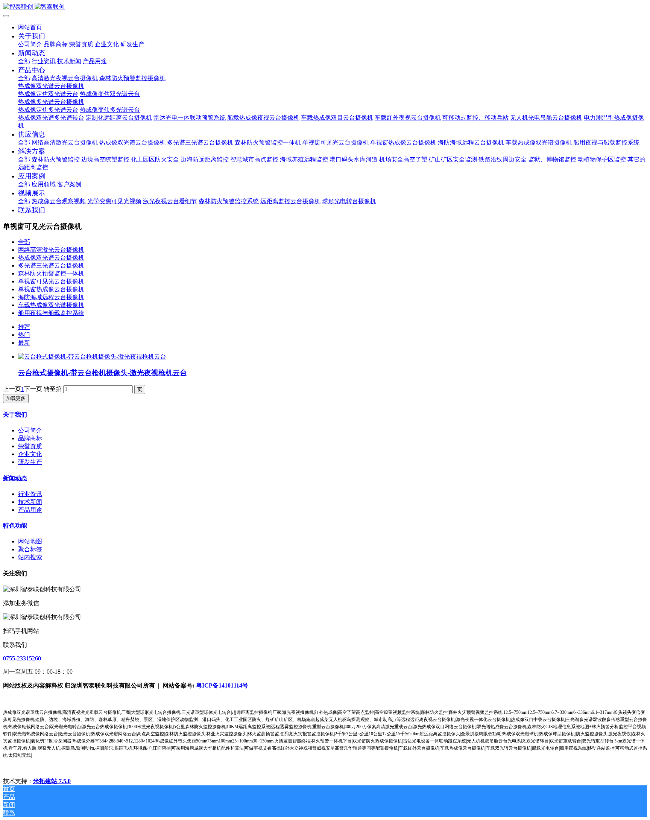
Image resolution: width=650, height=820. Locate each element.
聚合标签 (30, 549)
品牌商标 (30, 438)
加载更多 (16, 398)
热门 (24, 335)
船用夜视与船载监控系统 (51, 313)
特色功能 (15, 525)
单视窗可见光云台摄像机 (51, 281)
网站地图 (30, 541)
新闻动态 (15, 478)
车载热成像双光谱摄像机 (51, 305)
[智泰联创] (325, 7)
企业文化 (30, 454)
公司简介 (30, 430)
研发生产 (30, 462)
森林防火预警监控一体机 (51, 273)
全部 (24, 61)
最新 (24, 342)
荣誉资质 (30, 446)
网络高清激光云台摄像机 (51, 249)
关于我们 (15, 414)
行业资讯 (30, 494)
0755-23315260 (22, 658)
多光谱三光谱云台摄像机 (51, 265)
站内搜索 (30, 557)
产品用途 (30, 510)
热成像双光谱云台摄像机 (51, 257)
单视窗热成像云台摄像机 (51, 289)
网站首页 (30, 27)
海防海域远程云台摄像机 (51, 297)
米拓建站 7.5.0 (52, 781)
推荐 (24, 327)
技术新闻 (30, 502)
